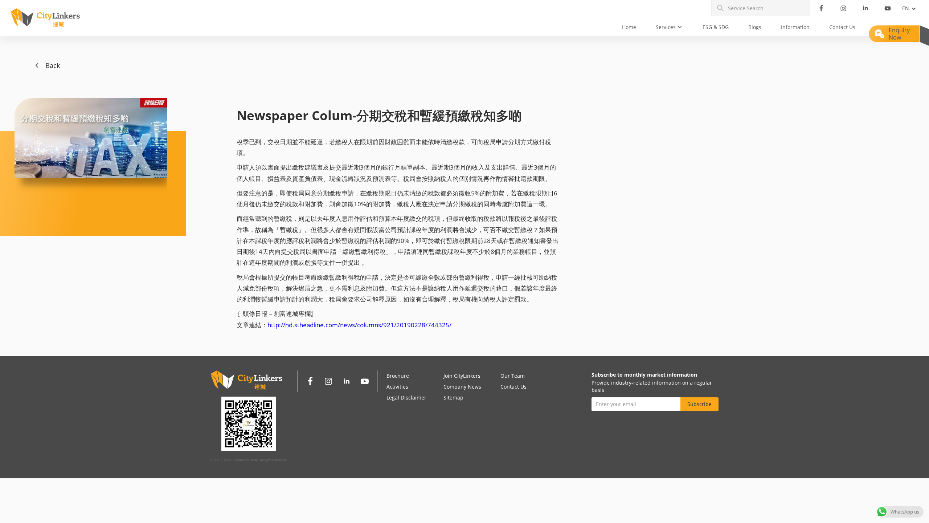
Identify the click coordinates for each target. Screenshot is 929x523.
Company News (462, 386)
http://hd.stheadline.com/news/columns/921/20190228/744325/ (359, 325)
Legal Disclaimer (406, 397)
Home (629, 27)
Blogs (754, 27)
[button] (669, 27)
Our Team (512, 375)
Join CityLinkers (461, 375)
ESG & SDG (716, 27)
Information (795, 27)
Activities (397, 386)
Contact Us (842, 27)
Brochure (397, 375)
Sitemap (453, 397)
